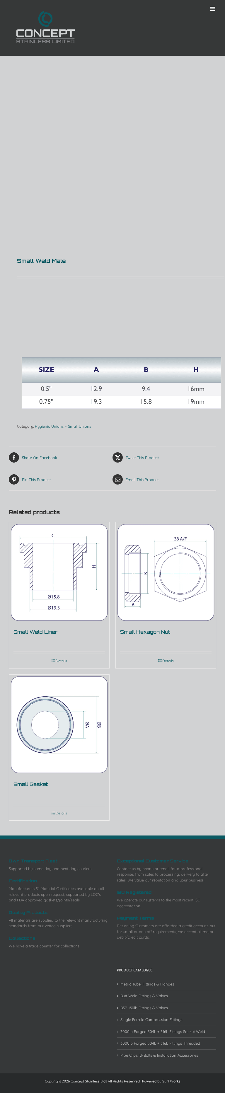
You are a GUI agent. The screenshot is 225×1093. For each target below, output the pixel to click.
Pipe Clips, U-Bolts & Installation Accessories (159, 1055)
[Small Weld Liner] (59, 572)
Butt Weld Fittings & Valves (144, 995)
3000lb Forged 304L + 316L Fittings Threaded (160, 1043)
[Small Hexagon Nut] (166, 572)
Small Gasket (30, 784)
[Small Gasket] (59, 725)
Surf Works (171, 1081)
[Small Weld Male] (112, 139)
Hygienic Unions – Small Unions (63, 426)
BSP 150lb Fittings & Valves (144, 1007)
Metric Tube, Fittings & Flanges (147, 984)
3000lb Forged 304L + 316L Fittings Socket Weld (162, 1031)
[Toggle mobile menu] (213, 9)
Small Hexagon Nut (145, 632)
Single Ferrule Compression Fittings (151, 1019)
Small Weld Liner (35, 632)
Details (61, 661)
